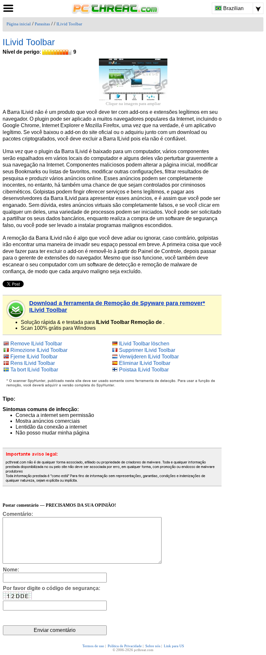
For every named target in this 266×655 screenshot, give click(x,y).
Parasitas (42, 24)
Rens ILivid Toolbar (32, 363)
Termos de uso (93, 646)
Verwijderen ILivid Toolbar (149, 356)
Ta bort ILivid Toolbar (34, 369)
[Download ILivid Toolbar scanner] (16, 309)
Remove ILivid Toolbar (36, 343)
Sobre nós (152, 646)
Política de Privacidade (125, 646)
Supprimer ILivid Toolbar (147, 350)
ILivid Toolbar (69, 24)
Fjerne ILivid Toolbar (33, 356)
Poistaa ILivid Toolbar (144, 369)
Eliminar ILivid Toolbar (144, 363)
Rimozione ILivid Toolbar (38, 350)
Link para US (174, 646)
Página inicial (18, 24)
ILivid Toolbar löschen (144, 343)
